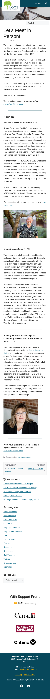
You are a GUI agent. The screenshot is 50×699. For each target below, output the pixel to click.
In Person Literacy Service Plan (17, 492)
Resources (8, 551)
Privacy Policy (29, 675)
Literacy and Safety (35, 469)
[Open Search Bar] (46, 3)
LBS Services (9, 539)
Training (6, 559)
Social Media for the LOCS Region (18, 484)
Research (7, 547)
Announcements (24, 457)
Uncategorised (9, 563)
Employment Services (13, 531)
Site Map (18, 675)
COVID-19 (7, 523)
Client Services (10, 520)
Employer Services (11, 527)
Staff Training (9, 555)
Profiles (6, 543)
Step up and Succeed (12, 496)
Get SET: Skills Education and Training (20, 488)
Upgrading (7, 567)
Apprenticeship (9, 516)
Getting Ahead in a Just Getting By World (21, 499)
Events (6, 535)
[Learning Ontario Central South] (11, 5)
